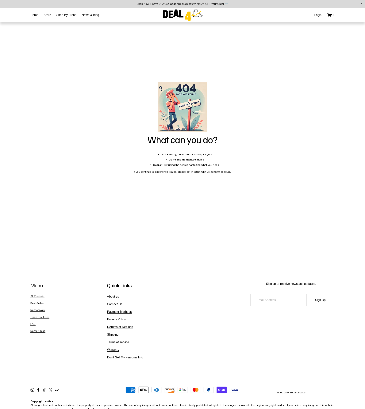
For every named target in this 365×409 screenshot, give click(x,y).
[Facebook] (38, 390)
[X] (50, 390)
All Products (37, 296)
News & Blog (90, 15)
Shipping (112, 334)
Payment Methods (119, 311)
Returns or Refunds (120, 327)
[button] (361, 3)
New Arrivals (37, 310)
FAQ (33, 323)
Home (34, 15)
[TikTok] (44, 390)
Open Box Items (39, 317)
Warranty (113, 349)
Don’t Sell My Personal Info (125, 357)
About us (113, 296)
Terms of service (118, 342)
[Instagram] (32, 390)
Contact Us (114, 304)
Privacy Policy (116, 319)
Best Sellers (37, 303)
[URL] (57, 390)
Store (47, 15)
